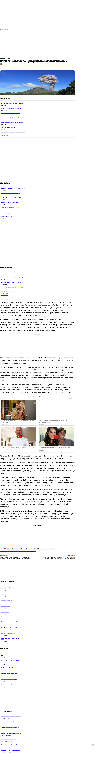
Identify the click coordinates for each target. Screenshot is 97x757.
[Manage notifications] (93, 745)
